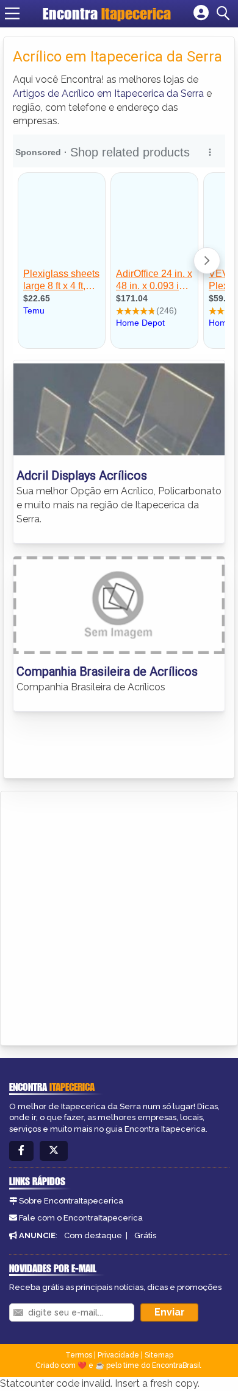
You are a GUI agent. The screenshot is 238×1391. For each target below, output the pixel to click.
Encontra (107, 13)
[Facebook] (21, 1151)
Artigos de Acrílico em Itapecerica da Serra (108, 93)
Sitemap (159, 1355)
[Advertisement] (119, 916)
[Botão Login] (201, 13)
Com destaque (93, 1235)
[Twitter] (54, 1151)
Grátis (145, 1235)
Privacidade (118, 1355)
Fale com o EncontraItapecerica (81, 1217)
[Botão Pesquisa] (225, 13)
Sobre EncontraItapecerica (71, 1200)
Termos (78, 1355)
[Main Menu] (12, 13)
